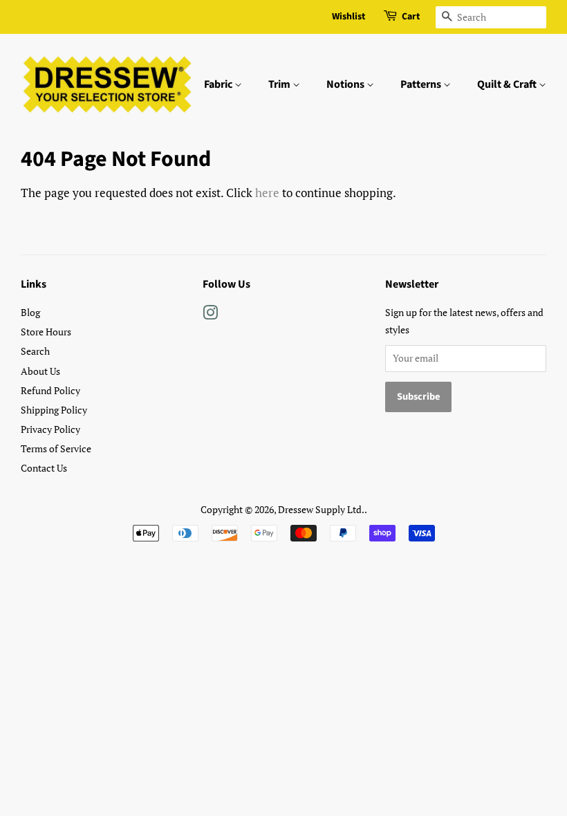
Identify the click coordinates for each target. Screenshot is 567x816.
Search (35, 351)
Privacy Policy (50, 429)
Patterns (421, 84)
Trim (280, 84)
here (267, 193)
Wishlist (348, 17)
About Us (40, 371)
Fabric (219, 84)
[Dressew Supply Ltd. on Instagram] (210, 315)
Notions (346, 84)
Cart (411, 17)
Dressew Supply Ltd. (321, 509)
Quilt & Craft (508, 84)
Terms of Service (56, 448)
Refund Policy (50, 390)
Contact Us (44, 467)
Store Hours (46, 331)
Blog (30, 312)
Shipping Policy (54, 409)
